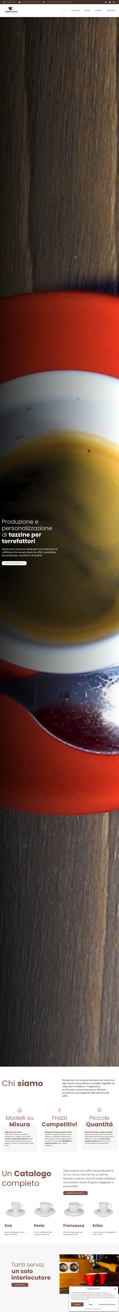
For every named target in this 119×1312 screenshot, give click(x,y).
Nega (91, 1304)
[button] (115, 1289)
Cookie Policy (89, 1308)
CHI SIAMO (75, 10)
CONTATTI (98, 10)
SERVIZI (87, 10)
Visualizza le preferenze (107, 1304)
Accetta (77, 1304)
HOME (64, 10)
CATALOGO (111, 10)
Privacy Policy (97, 1308)
